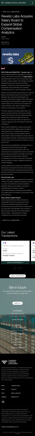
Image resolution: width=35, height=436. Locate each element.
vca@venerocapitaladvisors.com (9, 427)
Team (2, 393)
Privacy (17, 433)
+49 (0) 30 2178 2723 (17, 348)
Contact (14, 389)
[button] (32, 3)
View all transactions (17, 276)
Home (2, 385)
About (3, 389)
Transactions (15, 385)
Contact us (17, 303)
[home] (13, 3)
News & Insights (16, 393)
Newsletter (14, 397)
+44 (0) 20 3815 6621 (17, 334)
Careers (3, 397)
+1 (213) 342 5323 (17, 319)
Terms (30, 432)
